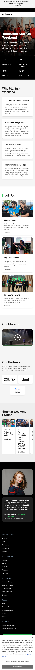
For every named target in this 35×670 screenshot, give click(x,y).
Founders (5, 560)
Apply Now (17, 6)
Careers (4, 551)
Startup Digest (7, 592)
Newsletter (5, 545)
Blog (3, 542)
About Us (5, 538)
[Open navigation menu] (32, 14)
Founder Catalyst (7, 582)
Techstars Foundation (9, 628)
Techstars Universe (8, 625)
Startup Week (6, 588)
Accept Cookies (17, 666)
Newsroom (5, 548)
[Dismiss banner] (32, 4)
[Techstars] (7, 14)
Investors (5, 567)
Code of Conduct (7, 607)
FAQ (3, 603)
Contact (4, 613)
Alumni (4, 563)
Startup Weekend (7, 585)
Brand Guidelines (7, 610)
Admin (4, 617)
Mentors (5, 573)
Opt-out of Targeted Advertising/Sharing (17, 661)
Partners (5, 570)
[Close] (33, 638)
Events (4, 595)
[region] (17, 652)
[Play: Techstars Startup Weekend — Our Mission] (17, 337)
